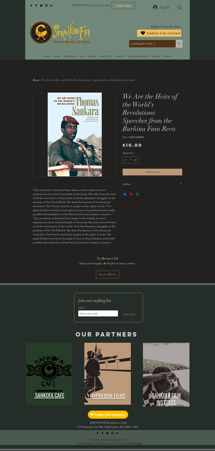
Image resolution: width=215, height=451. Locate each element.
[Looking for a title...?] (179, 43)
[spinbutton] (130, 160)
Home (36, 80)
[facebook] (31, 5)
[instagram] (46, 5)
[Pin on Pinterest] (131, 194)
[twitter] (41, 5)
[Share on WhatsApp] (138, 194)
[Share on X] (144, 194)
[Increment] (135, 160)
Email (82, 307)
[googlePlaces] (36, 5)
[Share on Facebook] (125, 194)
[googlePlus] (51, 5)
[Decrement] (125, 160)
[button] (179, 7)
